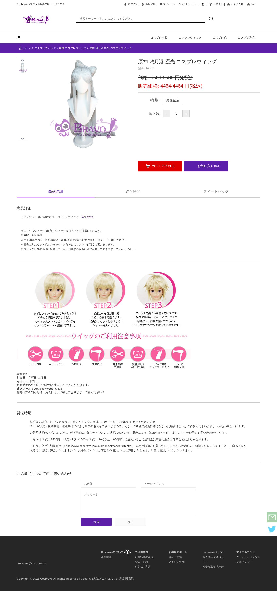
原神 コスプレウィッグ (72, 48)
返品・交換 (175, 557)
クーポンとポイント (248, 557)
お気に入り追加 (209, 166)
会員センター (244, 561)
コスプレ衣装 (158, 37)
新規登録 (150, 4)
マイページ (169, 4)
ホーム (27, 48)
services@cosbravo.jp (32, 563)
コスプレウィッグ (190, 37)
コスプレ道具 (246, 37)
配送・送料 (141, 561)
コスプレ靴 (220, 37)
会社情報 (106, 557)
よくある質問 (177, 561)
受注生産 (172, 100)
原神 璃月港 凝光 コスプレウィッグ (110, 48)
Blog (253, 4)
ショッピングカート (191, 4)
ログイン (133, 4)
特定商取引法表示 (213, 566)
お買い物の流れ (144, 557)
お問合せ (218, 4)
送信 (96, 522)
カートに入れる (163, 166)
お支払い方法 (143, 566)
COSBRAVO (36, 19)
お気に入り (237, 4)
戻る (130, 522)
